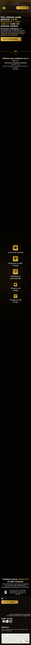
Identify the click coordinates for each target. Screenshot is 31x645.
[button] (13, 98)
